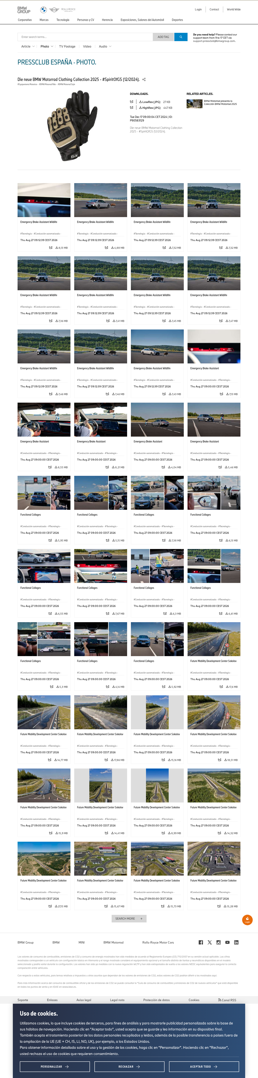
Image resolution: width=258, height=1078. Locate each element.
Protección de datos (156, 1000)
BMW (56, 942)
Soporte (23, 1000)
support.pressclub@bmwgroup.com (214, 41)
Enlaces (52, 1000)
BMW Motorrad (114, 942)
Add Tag (163, 37)
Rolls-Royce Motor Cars (158, 942)
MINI (82, 942)
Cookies (194, 1000)
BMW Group (26, 942)
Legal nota (117, 1000)
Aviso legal (83, 1000)
